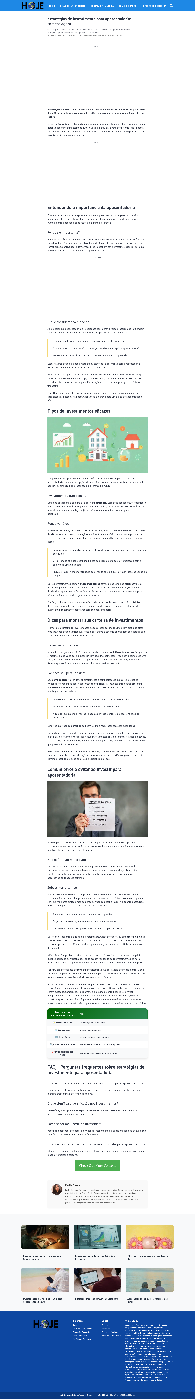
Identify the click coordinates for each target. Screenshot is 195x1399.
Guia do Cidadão (80, 1335)
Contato (105, 1325)
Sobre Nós (106, 1328)
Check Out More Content (97, 1165)
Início (75, 1325)
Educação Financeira (81, 1332)
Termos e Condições (110, 1332)
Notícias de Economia (82, 1339)
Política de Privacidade (111, 1335)
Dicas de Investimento (82, 1328)
